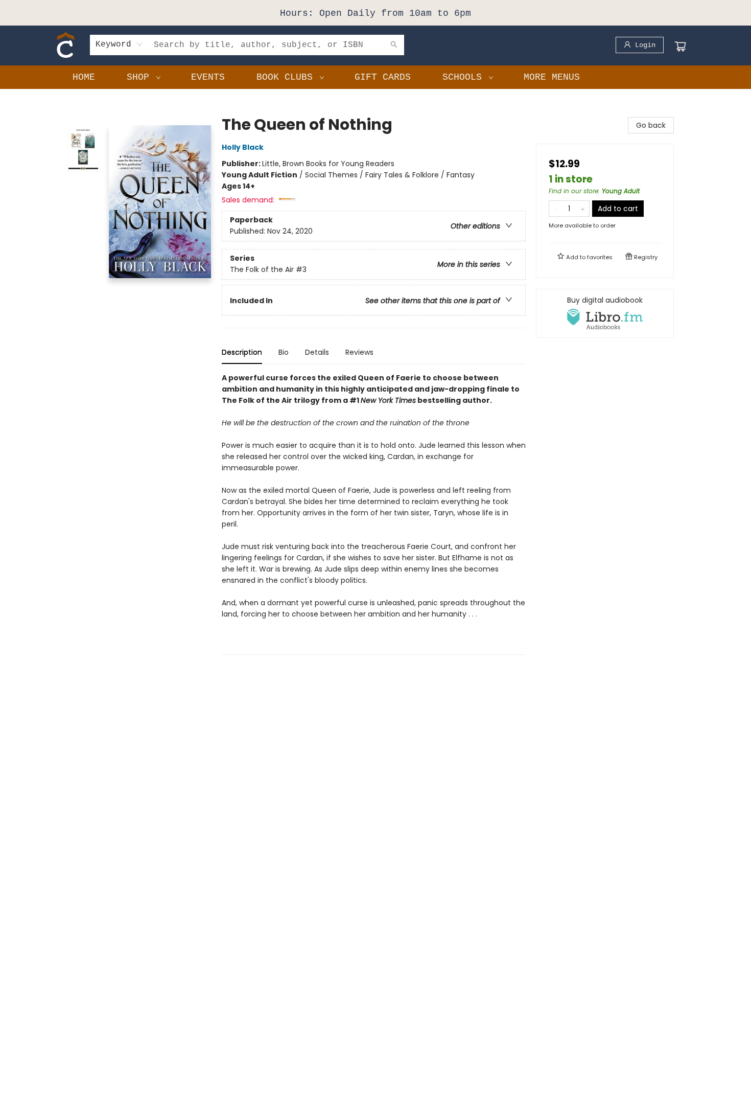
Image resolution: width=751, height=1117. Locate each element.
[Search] (394, 45)
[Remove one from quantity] (555, 208)
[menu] (375, 77)
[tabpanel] (374, 513)
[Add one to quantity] (582, 208)
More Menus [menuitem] (552, 77)
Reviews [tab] (359, 352)
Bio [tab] (283, 352)
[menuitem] (84, 77)
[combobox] (119, 44)
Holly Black (243, 147)
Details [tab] (317, 352)
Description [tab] (242, 352)
